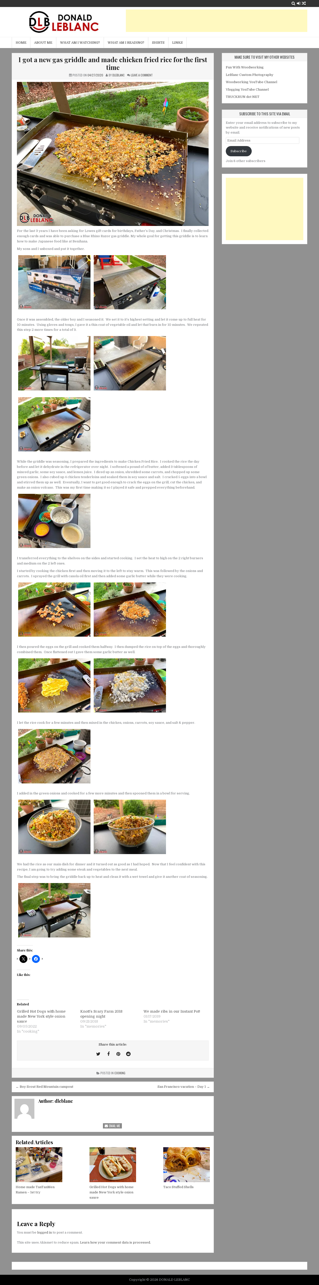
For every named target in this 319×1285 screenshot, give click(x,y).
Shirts (158, 42)
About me (43, 42)
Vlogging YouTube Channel (247, 89)
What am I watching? (80, 42)
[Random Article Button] (304, 3)
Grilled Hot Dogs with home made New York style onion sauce (41, 1016)
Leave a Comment (142, 75)
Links (177, 42)
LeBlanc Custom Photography (249, 75)
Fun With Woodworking (245, 67)
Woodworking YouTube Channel (251, 82)
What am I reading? (126, 42)
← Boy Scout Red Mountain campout (44, 1087)
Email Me (114, 1125)
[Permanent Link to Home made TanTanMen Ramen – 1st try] (39, 1164)
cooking (119, 1073)
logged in (44, 1232)
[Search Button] (293, 3)
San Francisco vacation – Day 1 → (184, 1087)
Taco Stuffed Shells (178, 1187)
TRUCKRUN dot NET (242, 97)
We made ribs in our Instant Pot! (172, 1011)
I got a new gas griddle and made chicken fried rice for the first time (112, 63)
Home (21, 42)
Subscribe (239, 151)
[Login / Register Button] (298, 3)
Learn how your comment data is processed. (115, 1242)
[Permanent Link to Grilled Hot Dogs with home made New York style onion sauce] (112, 1164)
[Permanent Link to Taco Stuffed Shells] (186, 1164)
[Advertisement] (216, 20)
